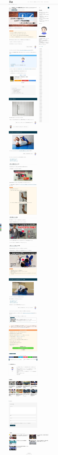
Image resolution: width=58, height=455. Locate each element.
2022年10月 (41, 107)
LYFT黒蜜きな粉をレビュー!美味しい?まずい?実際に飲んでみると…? (43, 16)
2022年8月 (41, 110)
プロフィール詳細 (41, 46)
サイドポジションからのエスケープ (17, 89)
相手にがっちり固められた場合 (14, 302)
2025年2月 (41, 72)
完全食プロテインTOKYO (20, 336)
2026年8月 (41, 48)
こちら (13, 327)
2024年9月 (41, 79)
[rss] (30, 453)
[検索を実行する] (48, 7)
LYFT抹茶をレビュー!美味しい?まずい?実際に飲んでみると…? (44, 14)
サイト (10, 420)
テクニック (15, 353)
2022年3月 (41, 117)
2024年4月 (41, 86)
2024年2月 (41, 89)
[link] (17, 374)
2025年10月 (41, 61)
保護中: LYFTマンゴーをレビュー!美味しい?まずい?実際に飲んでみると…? (44, 12)
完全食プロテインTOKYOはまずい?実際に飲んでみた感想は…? (44, 19)
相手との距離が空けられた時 (17, 90)
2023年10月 (41, 93)
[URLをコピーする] (35, 357)
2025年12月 (41, 58)
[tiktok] (29, 453)
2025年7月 (41, 65)
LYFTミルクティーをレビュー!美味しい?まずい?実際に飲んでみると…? (44, 21)
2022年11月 (41, 106)
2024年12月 (41, 75)
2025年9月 (41, 62)
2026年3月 (41, 54)
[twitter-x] (18, 374)
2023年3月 (41, 103)
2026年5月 (41, 51)
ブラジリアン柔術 (11, 353)
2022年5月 (41, 114)
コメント (11, 406)
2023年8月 (41, 96)
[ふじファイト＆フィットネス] (11, 2)
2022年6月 (41, 113)
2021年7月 (41, 121)
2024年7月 (41, 82)
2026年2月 (41, 55)
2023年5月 (41, 100)
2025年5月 (41, 68)
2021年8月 (41, 120)
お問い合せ (23, 327)
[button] (11, 357)
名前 (10, 415)
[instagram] (19, 374)
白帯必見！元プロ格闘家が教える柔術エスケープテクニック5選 (23, 319)
